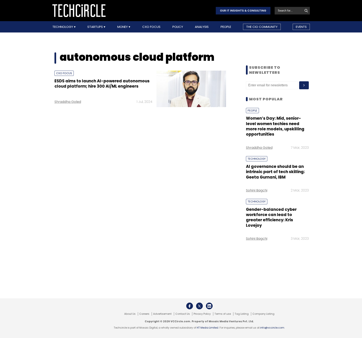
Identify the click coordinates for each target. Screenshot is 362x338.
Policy (177, 27)
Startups (95, 27)
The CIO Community (262, 27)
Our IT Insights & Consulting (243, 11)
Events (301, 27)
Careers (144, 314)
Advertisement (162, 314)
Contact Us (182, 314)
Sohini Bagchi (256, 190)
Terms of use (223, 314)
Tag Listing (242, 314)
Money (123, 27)
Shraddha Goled (67, 101)
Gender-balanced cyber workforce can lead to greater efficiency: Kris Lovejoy (271, 217)
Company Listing (263, 314)
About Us (130, 314)
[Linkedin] (209, 306)
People (226, 27)
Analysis (202, 27)
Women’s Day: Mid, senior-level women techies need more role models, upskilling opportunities (275, 126)
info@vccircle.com (272, 327)
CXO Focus (151, 27)
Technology (63, 27)
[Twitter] (199, 306)
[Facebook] (189, 306)
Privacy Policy (202, 314)
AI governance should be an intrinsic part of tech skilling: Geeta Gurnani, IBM (275, 172)
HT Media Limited (207, 327)
